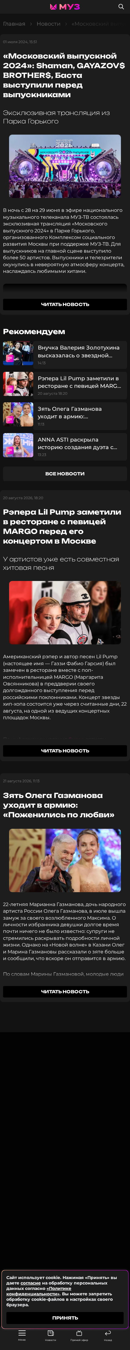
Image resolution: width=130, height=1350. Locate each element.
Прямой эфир (79, 1340)
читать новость (65, 304)
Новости (50, 1340)
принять (65, 1317)
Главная (14, 24)
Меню (22, 1339)
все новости (65, 473)
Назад (108, 1340)
